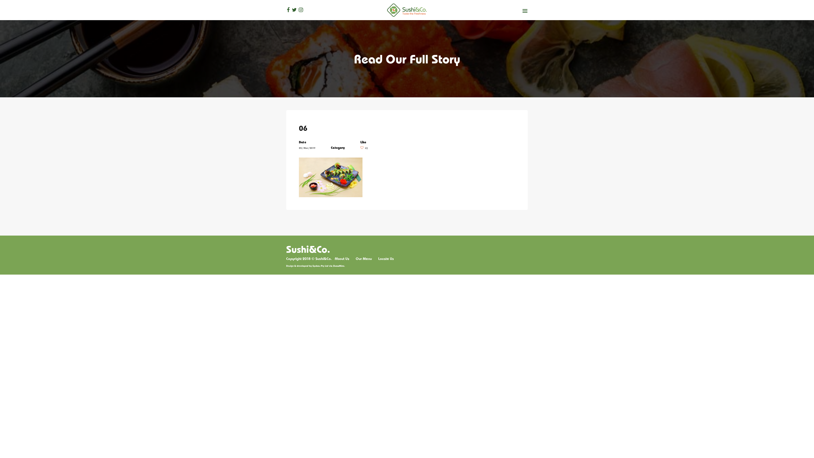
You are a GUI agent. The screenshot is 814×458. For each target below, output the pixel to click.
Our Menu (364, 258)
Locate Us (386, 258)
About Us (342, 258)
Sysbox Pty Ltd (320, 266)
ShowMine (338, 266)
